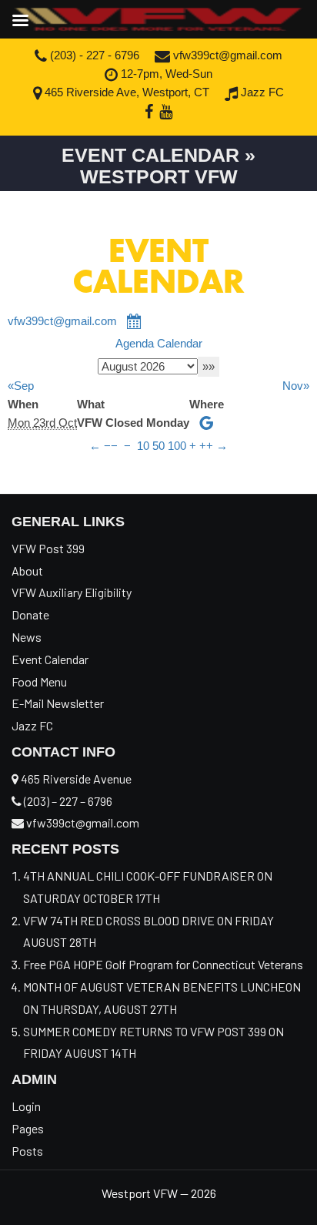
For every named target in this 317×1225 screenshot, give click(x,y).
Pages (28, 1128)
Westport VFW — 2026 (159, 1193)
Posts (27, 1150)
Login (26, 1106)
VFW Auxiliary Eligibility (72, 592)
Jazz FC (261, 92)
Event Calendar (50, 659)
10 (143, 445)
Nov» (295, 385)
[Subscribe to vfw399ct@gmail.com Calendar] (134, 321)
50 (158, 445)
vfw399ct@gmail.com (226, 55)
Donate (30, 614)
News (27, 636)
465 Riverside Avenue (75, 778)
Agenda (134, 343)
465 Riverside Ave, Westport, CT (125, 92)
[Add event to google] (207, 422)
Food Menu (39, 681)
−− (111, 445)
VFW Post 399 (48, 548)
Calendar (179, 343)
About (27, 570)
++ (206, 445)
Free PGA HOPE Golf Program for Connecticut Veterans (164, 964)
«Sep (21, 385)
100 (177, 445)
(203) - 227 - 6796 (93, 55)
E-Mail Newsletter (58, 703)
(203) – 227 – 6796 (67, 801)
